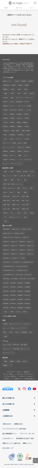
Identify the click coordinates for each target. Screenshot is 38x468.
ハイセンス (20, 324)
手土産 (27, 139)
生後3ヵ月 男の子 (27, 229)
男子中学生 (20, 274)
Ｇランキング (11, 372)
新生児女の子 (16, 229)
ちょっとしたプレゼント (10, 147)
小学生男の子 (7, 262)
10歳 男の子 (7, 258)
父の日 (12, 101)
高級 (6, 336)
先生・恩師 (25, 196)
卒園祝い (6, 118)
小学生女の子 (16, 262)
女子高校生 (15, 278)
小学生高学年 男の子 (22, 270)
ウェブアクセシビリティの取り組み (14, 429)
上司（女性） (7, 208)
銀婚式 (27, 85)
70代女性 (13, 303)
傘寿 (26, 89)
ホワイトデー (29, 97)
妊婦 (32, 213)
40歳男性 (27, 291)
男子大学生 (23, 278)
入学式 (6, 122)
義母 (25, 192)
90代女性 (13, 307)
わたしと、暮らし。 (9, 374)
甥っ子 (6, 192)
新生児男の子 (7, 229)
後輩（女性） (16, 204)
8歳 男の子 (6, 254)
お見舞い (28, 147)
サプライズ (7, 143)
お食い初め (14, 110)
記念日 (17, 81)
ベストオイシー (28, 374)
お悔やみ (26, 151)
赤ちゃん (12, 217)
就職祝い (25, 122)
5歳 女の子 (30, 245)
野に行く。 (14, 376)
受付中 (6, 7)
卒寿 (12, 93)
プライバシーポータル (27, 433)
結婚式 (14, 85)
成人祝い (20, 118)
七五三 (6, 114)
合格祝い (12, 114)
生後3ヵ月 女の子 (8, 233)
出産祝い (31, 81)
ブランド (25, 328)
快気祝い (13, 151)
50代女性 (27, 295)
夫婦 (19, 213)
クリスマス (22, 106)
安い (31, 332)
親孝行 (20, 151)
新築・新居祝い (16, 130)
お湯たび (26, 372)
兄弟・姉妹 (7, 184)
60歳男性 (20, 299)
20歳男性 (27, 283)
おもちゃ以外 (7, 344)
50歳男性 (20, 295)
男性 (12, 311)
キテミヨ (19, 374)
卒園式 (19, 122)
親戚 (19, 188)
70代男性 (20, 303)
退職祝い (20, 126)
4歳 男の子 (6, 245)
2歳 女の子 (14, 241)
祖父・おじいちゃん (17, 184)
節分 (12, 97)
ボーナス (13, 155)
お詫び (6, 159)
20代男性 (13, 287)
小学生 (23, 258)
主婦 (25, 213)
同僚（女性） (26, 208)
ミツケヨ (29, 376)
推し (26, 217)
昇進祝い (6, 126)
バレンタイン (20, 97)
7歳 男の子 (22, 249)
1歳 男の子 (18, 237)
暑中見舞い (20, 101)
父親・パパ (31, 175)
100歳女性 (28, 307)
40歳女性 (20, 291)
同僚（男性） (16, 208)
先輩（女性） (16, 196)
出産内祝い (21, 134)
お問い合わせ (7, 424)
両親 (12, 179)
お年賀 (6, 97)
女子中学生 (28, 274)
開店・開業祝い (27, 130)
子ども (25, 188)
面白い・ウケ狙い (8, 332)
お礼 (6, 139)
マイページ (32, 7)
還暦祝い (6, 89)
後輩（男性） (7, 204)
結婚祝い (24, 81)
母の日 (6, 101)
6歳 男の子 (6, 249)
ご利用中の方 (8, 416)
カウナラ (22, 376)
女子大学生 (31, 278)
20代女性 (6, 287)
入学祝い (26, 114)
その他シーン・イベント (16, 159)
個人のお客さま (8, 398)
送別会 (27, 126)
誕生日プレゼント (8, 81)
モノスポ (6, 376)
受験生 (12, 361)
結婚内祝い (13, 134)
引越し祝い (7, 130)
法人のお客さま (8, 404)
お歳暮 (29, 106)
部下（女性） (26, 200)
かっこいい (7, 328)
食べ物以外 (24, 344)
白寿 (19, 93)
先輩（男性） (7, 196)
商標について (27, 443)
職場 (6, 361)
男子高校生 (7, 278)
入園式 (12, 122)
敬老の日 (6, 106)
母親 (6, 179)
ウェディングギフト (17, 163)
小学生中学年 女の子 (9, 270)
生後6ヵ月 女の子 (8, 237)
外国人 (19, 361)
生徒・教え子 (7, 200)
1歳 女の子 (26, 237)
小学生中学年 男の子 (22, 266)
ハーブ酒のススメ (17, 379)
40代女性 (6, 295)
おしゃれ (12, 324)
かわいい (28, 324)
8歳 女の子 (14, 254)
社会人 (25, 361)
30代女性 (6, 291)
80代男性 (6, 307)
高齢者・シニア (8, 365)
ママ (6, 217)
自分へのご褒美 (23, 143)
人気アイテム (19, 7)
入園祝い (19, 114)
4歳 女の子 (14, 245)
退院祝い (6, 151)
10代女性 (6, 283)
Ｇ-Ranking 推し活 (29, 379)
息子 (19, 179)
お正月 (32, 93)
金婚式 (20, 85)
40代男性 (13, 295)
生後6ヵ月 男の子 (19, 233)
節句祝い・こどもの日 (25, 110)
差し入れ (21, 147)
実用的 (6, 324)
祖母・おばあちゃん (9, 188)
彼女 (12, 171)
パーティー (7, 163)
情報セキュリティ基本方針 (11, 443)
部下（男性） (16, 200)
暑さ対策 (16, 348)
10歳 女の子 (15, 258)
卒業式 (27, 118)
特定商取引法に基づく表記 (25, 438)
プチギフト (20, 139)
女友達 (25, 171)
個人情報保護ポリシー (10, 433)
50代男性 (6, 299)
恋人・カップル (8, 175)
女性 (6, 311)
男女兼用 (24, 332)
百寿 (25, 93)
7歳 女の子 (30, 249)
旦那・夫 (16, 175)
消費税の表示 (18, 424)
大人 (12, 213)
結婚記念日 (7, 85)
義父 (19, 192)
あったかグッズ (8, 348)
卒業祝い (13, 118)
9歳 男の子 (22, 254)
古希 (13, 89)
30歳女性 (20, 287)
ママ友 (32, 171)
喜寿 (19, 89)
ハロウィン (14, 106)
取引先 (6, 213)
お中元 (27, 101)
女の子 (19, 311)
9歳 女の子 (30, 254)
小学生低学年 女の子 (9, 266)
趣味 (20, 155)
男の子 (25, 311)
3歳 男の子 (22, 241)
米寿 (6, 93)
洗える (17, 332)
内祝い (6, 134)
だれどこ (19, 372)
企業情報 (6, 410)
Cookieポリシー (8, 438)
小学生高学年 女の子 (9, 274)
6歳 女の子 (14, 249)
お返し (29, 134)
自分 (6, 221)
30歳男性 (27, 287)
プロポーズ (28, 159)
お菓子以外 (16, 344)
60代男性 (6, 303)
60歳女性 (13, 299)
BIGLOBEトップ (8, 448)
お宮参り (6, 110)
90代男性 (20, 307)
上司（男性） (26, 204)
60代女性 (27, 299)
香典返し (6, 155)
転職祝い (13, 126)
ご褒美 (14, 143)
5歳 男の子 (22, 245)
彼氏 (6, 171)
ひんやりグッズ (25, 348)
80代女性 (27, 303)
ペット (26, 155)
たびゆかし (6, 379)
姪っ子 (12, 192)
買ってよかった (16, 328)
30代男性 (13, 291)
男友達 (19, 171)
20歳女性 (20, 283)
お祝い (12, 139)
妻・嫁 (23, 175)
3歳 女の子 (30, 241)
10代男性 (13, 283)
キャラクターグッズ (9, 353)
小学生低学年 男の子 (28, 262)
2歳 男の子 (6, 241)
